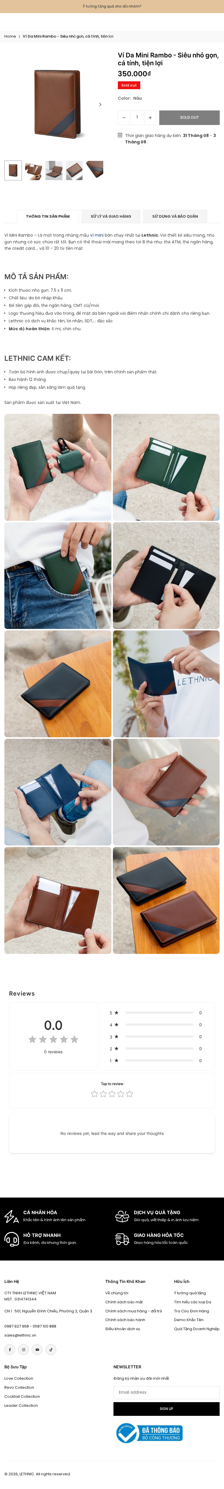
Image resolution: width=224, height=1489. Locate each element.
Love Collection (18, 1378)
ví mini (97, 235)
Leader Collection (21, 1405)
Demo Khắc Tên (189, 1320)
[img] (53, 1040)
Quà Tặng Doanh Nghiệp (197, 1329)
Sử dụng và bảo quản (175, 216)
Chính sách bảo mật (124, 1302)
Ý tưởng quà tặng (190, 1293)
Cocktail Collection (22, 1396)
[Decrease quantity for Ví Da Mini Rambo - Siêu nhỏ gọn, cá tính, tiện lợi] (124, 118)
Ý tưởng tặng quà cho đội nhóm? (112, 6)
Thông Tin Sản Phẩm (48, 216)
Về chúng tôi (116, 1293)
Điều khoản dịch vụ (122, 1329)
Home (10, 36)
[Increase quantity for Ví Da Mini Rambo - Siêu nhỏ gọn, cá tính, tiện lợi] (150, 118)
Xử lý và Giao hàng (111, 216)
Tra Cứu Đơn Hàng (191, 1311)
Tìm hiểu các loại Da (192, 1302)
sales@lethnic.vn (20, 1335)
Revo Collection (19, 1387)
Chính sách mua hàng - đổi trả (133, 1311)
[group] (57, 104)
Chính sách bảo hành (125, 1320)
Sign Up (166, 1409)
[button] (100, 104)
